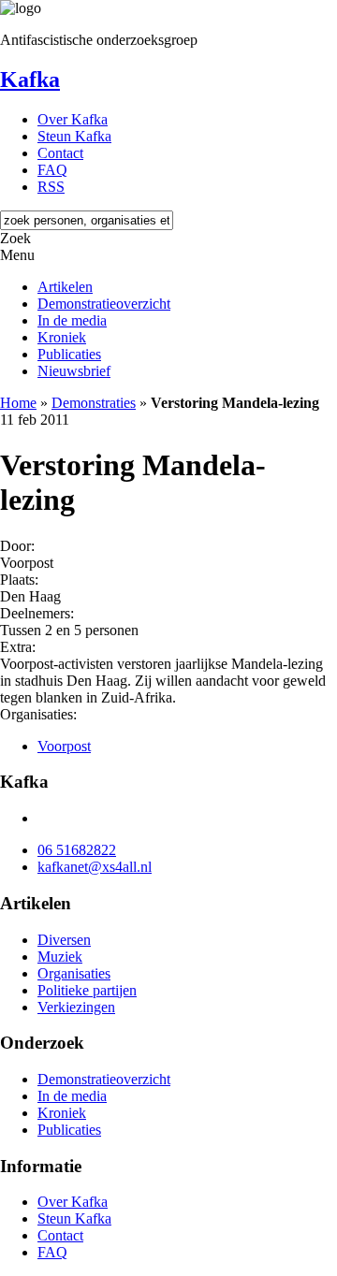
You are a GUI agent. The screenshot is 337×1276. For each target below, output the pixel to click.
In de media (72, 320)
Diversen (64, 940)
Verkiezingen (76, 1007)
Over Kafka (72, 119)
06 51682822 (76, 850)
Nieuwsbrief (73, 371)
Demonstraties (93, 403)
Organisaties (73, 973)
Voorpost (64, 746)
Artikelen (65, 287)
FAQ (52, 170)
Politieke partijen (87, 990)
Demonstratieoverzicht (103, 304)
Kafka (30, 79)
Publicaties (69, 354)
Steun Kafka (74, 136)
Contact (60, 153)
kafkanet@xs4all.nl (94, 867)
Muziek (59, 956)
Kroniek (61, 337)
